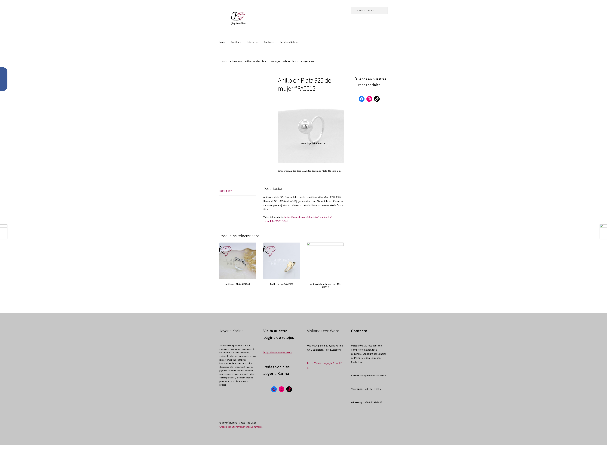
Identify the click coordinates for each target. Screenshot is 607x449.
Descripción (225, 190)
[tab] (237, 191)
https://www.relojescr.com (277, 352)
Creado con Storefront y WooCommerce (241, 426)
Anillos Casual (236, 61)
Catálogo (236, 42)
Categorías (252, 42)
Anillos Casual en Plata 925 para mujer (262, 61)
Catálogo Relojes (289, 42)
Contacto (269, 42)
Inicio (222, 42)
